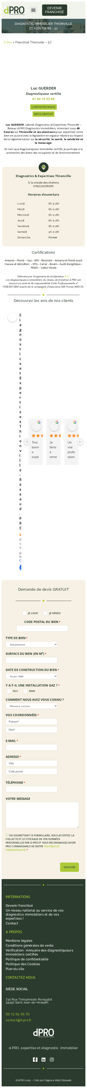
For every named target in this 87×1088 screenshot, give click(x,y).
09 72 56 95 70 (17, 1014)
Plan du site (15, 969)
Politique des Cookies (23, 964)
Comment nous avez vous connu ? (35, 699)
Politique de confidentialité (27, 959)
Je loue (33, 613)
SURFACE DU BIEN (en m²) (26, 653)
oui (15, 691)
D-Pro (8, 42)
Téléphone (15, 782)
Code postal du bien (42, 622)
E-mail (12, 741)
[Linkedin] (43, 1059)
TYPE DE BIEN (17, 638)
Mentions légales (19, 941)
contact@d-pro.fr (19, 1020)
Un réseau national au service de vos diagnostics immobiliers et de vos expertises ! (35, 914)
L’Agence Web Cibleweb (57, 1080)
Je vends (55, 613)
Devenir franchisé (19, 906)
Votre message (18, 798)
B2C (66, 276)
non (32, 691)
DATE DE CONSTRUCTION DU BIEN (32, 670)
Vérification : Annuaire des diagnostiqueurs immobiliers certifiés (39, 952)
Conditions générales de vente (30, 945)
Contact (12, 923)
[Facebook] (35, 1059)
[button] (33, 10)
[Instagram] (52, 1059)
